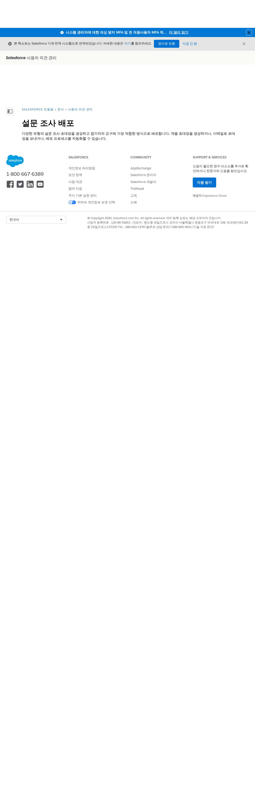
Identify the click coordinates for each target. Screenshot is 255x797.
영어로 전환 (166, 44)
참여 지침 (75, 188)
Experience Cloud (214, 195)
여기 (127, 43)
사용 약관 (75, 182)
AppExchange (140, 168)
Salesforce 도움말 (38, 109)
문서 (61, 109)
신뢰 (133, 202)
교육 (133, 195)
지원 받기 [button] (204, 182)
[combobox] (36, 220)
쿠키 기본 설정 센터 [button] (82, 195)
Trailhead (137, 188)
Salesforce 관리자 (143, 175)
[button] (36, 220)
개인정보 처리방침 (81, 168)
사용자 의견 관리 (80, 109)
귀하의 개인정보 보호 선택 (96, 202)
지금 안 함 (190, 44)
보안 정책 (75, 175)
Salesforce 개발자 (143, 182)
